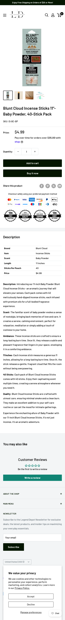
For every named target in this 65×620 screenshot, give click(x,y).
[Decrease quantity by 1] (18, 151)
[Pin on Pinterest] (47, 185)
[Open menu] (4, 15)
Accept (31, 596)
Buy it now (32, 173)
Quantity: (8, 151)
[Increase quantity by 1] (35, 151)
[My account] (52, 15)
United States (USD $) (14, 562)
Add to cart (32, 163)
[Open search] (46, 15)
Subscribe (13, 546)
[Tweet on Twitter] (53, 185)
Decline (31, 604)
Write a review (32, 477)
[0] (59, 15)
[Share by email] (59, 185)
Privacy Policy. (22, 588)
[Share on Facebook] (41, 185)
